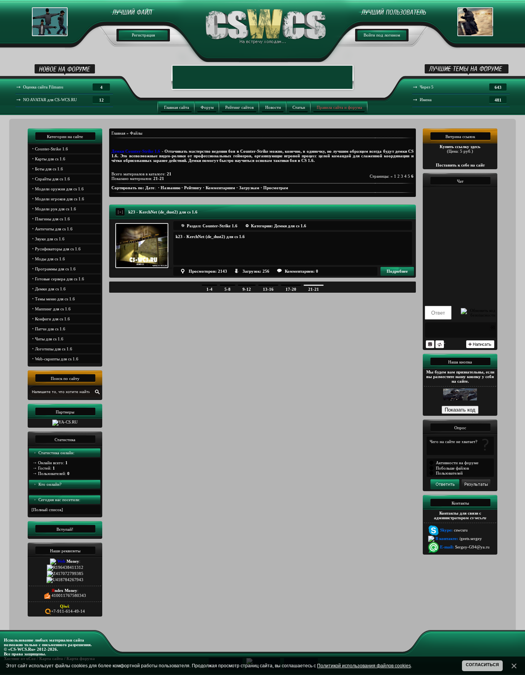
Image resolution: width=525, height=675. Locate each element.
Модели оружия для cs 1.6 (59, 189)
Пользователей (449, 473)
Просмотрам (275, 187)
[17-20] (291, 285)
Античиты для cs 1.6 (54, 229)
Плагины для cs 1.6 (52, 219)
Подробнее (397, 271)
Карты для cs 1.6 (50, 159)
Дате (150, 187)
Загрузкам (249, 187)
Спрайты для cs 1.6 (52, 179)
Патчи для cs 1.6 (50, 329)
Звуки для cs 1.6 (50, 239)
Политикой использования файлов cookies (364, 665)
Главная (118, 133)
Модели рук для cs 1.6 (55, 209)
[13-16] (268, 285)
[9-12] (247, 285)
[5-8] (227, 285)
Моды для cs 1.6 (50, 259)
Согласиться (482, 664)
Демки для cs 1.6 (50, 289)
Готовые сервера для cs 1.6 (59, 279)
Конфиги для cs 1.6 (52, 319)
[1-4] (209, 285)
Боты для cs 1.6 (49, 169)
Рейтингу (193, 187)
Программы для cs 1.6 (55, 269)
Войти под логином (382, 35)
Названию (170, 187)
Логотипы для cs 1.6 (53, 349)
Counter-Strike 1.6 (51, 149)
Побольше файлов (452, 468)
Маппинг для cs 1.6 (53, 309)
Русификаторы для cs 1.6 (58, 249)
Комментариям (220, 187)
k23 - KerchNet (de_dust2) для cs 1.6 (163, 212)
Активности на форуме (457, 462)
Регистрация (143, 35)
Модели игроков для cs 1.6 (59, 199)
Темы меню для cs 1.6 (55, 299)
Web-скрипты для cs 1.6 (56, 359)
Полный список (47, 509)
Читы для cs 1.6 (49, 339)
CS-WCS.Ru (21, 649)
